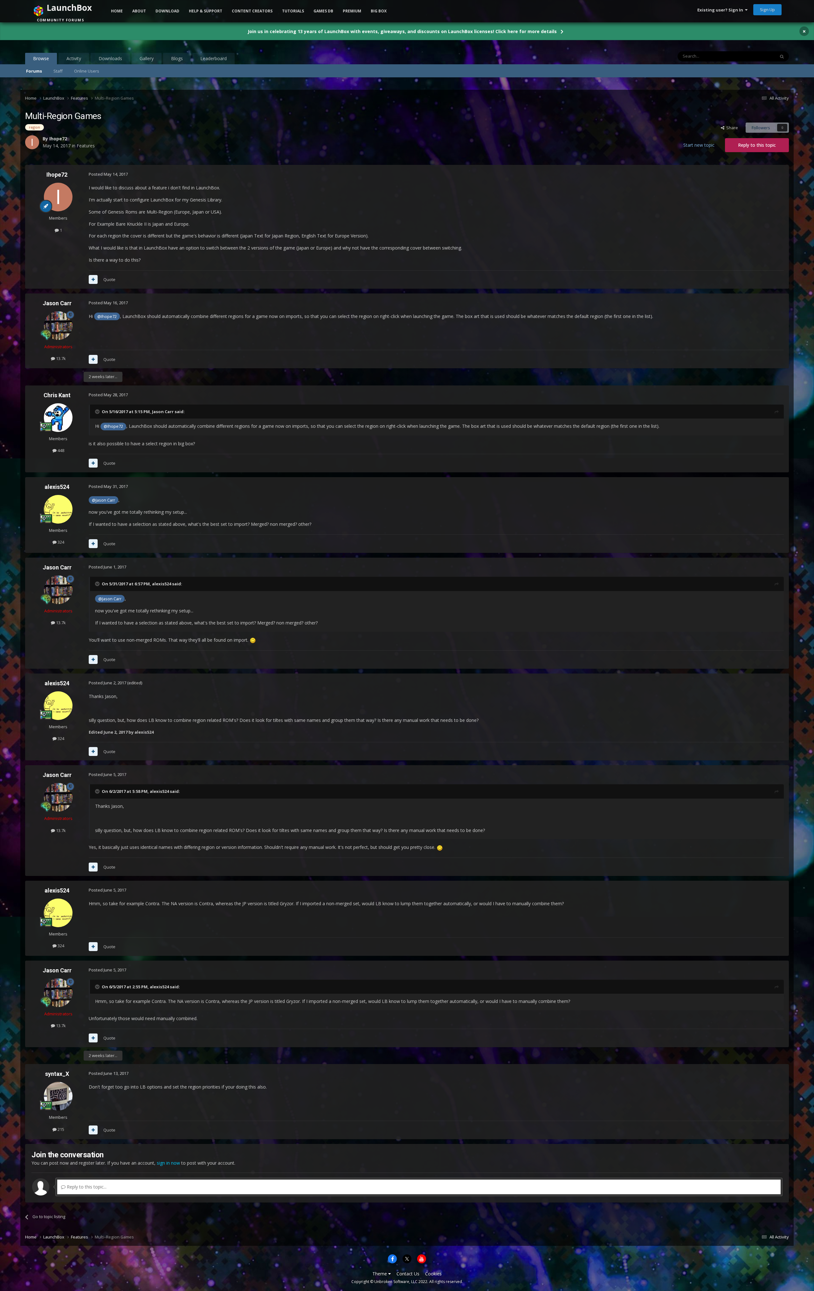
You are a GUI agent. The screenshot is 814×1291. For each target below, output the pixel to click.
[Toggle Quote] (98, 411)
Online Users (86, 71)
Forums (34, 71)
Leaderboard (213, 58)
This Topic (757, 56)
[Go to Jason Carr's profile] (58, 325)
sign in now (168, 1163)
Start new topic (698, 145)
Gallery (147, 58)
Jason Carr (57, 303)
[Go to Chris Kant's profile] (58, 417)
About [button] (139, 11)
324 (60, 542)
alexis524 (57, 486)
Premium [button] (352, 11)
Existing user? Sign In (721, 10)
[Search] (782, 56)
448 (60, 450)
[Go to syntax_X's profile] (58, 1096)
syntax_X (57, 1073)
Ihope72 (56, 174)
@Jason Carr (103, 500)
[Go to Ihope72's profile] (58, 197)
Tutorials (293, 11)
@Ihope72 (107, 316)
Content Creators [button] (252, 11)
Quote (109, 279)
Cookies (433, 1274)
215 (60, 1129)
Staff (58, 71)
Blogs (177, 58)
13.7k (60, 358)
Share (731, 128)
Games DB (323, 11)
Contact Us (408, 1274)
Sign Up (767, 9)
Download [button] (167, 11)
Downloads (110, 58)
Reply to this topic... (86, 1187)
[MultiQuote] (93, 279)
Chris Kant (57, 395)
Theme (380, 1274)
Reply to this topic (757, 145)
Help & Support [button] (205, 11)
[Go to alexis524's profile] (58, 509)
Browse (41, 58)
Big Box (379, 11)
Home (117, 11)
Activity (73, 58)
